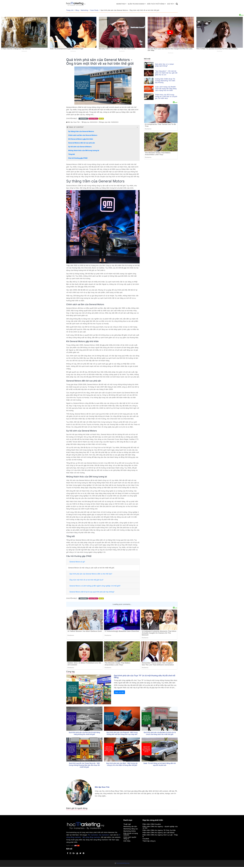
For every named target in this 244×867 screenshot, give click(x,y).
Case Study (94, 10)
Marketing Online (129, 831)
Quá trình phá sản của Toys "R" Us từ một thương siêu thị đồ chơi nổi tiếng (144, 676)
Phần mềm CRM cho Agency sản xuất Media (158, 832)
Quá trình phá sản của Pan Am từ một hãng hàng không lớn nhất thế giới (84, 733)
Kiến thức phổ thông (155, 4)
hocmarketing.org (123, 863)
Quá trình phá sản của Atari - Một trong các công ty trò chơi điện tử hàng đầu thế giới (122, 764)
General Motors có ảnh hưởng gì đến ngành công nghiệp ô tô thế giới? (94, 586)
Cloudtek (145, 839)
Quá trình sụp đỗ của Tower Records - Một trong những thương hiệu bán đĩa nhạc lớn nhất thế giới (84, 765)
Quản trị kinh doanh (136, 4)
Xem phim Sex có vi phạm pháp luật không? (164, 65)
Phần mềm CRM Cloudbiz (151, 824)
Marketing (120, 4)
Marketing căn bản (130, 826)
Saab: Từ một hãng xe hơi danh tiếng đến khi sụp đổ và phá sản (159, 764)
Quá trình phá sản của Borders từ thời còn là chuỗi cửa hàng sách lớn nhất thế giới (160, 733)
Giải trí (170, 4)
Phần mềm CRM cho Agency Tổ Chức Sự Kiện (159, 830)
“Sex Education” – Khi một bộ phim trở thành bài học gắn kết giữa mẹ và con (166, 73)
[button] (137, 127)
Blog (77, 10)
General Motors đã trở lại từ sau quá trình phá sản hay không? (91, 592)
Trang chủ (69, 10)
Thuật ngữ (127, 824)
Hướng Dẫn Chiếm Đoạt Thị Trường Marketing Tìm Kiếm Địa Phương (165, 80)
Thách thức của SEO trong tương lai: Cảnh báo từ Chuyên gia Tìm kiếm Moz (166, 96)
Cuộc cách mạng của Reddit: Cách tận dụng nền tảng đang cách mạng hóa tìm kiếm (166, 88)
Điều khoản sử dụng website (130, 834)
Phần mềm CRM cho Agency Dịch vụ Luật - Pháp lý (160, 835)
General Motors (93, 118)
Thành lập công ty (149, 841)
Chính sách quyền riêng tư (129, 838)
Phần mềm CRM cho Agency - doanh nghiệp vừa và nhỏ (160, 827)
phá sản (101, 118)
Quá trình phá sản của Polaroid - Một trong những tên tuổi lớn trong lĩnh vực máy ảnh (122, 733)
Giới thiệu (126, 841)
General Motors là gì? (77, 562)
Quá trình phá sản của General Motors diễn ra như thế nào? (90, 574)
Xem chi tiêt (119, 692)
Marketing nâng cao (130, 829)
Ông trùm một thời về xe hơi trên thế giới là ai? (86, 580)
